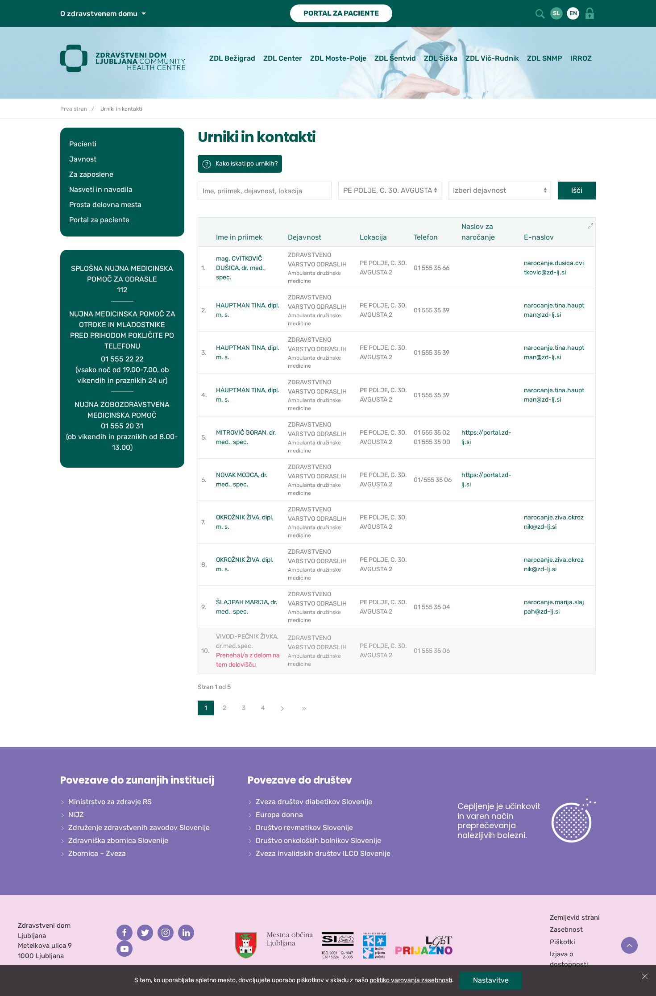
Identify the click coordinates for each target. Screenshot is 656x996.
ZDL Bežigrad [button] (232, 58)
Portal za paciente (99, 220)
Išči (576, 190)
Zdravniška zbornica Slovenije (118, 840)
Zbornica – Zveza (97, 853)
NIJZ (76, 814)
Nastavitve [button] (491, 980)
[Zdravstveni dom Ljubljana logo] (126, 58)
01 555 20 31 (122, 426)
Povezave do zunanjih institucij (137, 780)
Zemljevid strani (575, 917)
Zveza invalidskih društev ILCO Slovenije (323, 853)
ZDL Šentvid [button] (395, 58)
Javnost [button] (82, 159)
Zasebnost (566, 929)
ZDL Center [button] (282, 58)
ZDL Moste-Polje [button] (338, 58)
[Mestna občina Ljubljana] (274, 945)
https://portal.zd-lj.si (486, 437)
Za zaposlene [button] (91, 174)
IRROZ (581, 58)
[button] (541, 12)
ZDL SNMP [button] (544, 58)
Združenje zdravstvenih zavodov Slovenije (139, 827)
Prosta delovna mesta (105, 204)
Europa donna (279, 814)
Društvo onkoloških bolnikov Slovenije (318, 840)
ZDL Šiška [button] (440, 58)
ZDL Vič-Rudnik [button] (492, 58)
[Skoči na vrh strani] (629, 945)
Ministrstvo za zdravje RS (110, 801)
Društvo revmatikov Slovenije (304, 827)
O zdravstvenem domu (99, 13)
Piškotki (562, 942)
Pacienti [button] (82, 144)
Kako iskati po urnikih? (247, 163)
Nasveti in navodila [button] (101, 189)
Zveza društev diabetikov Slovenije (314, 801)
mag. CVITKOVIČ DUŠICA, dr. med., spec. (241, 268)
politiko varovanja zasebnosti (411, 980)
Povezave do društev (300, 780)
